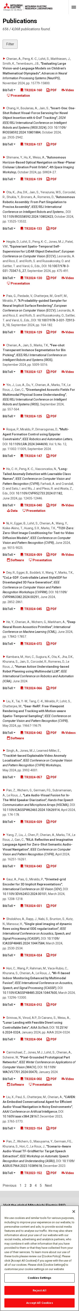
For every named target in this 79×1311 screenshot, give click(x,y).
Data (14, 510)
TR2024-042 (32, 733)
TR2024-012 (32, 1004)
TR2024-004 (32, 1039)
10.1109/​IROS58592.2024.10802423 (28, 216)
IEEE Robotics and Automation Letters (47, 439)
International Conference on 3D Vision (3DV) (32, 889)
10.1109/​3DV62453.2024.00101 (25, 894)
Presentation (20, 95)
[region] (39, 1258)
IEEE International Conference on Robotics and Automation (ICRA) (38, 676)
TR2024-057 (32, 777)
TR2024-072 (32, 643)
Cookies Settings (39, 1277)
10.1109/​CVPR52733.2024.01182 (39, 493)
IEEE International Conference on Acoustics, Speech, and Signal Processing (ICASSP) (37, 933)
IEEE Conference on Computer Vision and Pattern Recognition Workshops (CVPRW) (32, 587)
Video (69, 90)
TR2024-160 (32, 90)
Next (48, 1186)
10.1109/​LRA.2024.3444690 (28, 444)
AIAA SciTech (39, 1027)
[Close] (74, 1211)
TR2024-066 (32, 688)
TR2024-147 (32, 456)
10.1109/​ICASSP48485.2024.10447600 (30, 992)
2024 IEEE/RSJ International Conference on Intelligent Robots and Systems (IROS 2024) (35, 122)
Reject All (39, 1290)
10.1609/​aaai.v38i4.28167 (21, 1116)
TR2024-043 (32, 866)
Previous (9, 1186)
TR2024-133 (32, 228)
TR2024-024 (32, 955)
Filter (10, 44)
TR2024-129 (32, 332)
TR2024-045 (32, 609)
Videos (70, 733)
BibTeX (8, 90)
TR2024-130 (32, 278)
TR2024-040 (32, 505)
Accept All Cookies (39, 1302)
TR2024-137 (32, 144)
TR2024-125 (32, 416)
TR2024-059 (32, 554)
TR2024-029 (32, 822)
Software (17, 560)
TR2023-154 (32, 1128)
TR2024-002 (32, 1079)
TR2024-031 (32, 906)
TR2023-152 (32, 1173)
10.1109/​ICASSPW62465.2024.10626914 (31, 810)
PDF (53, 90)
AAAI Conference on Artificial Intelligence (30, 1111)
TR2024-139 (32, 179)
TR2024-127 (32, 372)
